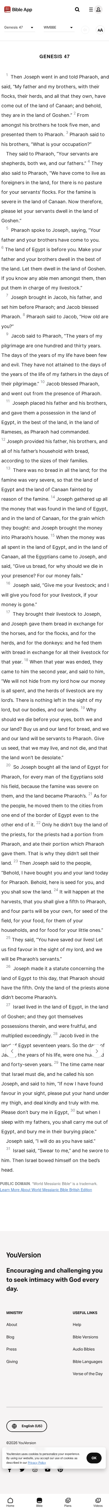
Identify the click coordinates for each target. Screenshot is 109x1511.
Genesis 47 (13, 27)
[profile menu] (95, 9)
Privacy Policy (37, 1462)
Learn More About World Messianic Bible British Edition (46, 1189)
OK (94, 1458)
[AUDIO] (85, 30)
